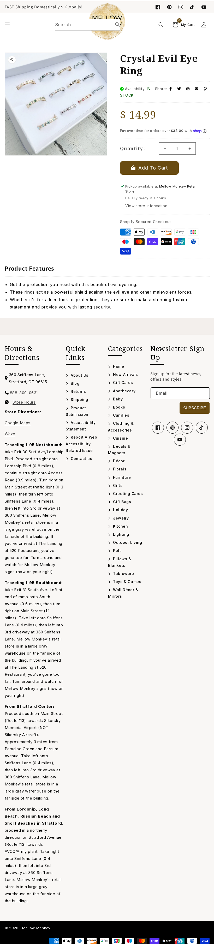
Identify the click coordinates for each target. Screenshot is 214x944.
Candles (120, 415)
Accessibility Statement (81, 425)
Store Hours (24, 402)
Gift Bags (121, 501)
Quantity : (133, 148)
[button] (7, 25)
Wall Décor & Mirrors (123, 592)
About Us (79, 375)
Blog (75, 383)
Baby (117, 399)
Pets (117, 550)
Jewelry (120, 518)
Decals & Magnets (119, 449)
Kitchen (120, 526)
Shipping (79, 399)
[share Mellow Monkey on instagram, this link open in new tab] (188, 88)
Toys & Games (126, 581)
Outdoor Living (127, 542)
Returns (78, 391)
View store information (146, 205)
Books (118, 407)
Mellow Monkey (36, 928)
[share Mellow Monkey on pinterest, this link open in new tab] (205, 88)
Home (118, 366)
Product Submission (77, 411)
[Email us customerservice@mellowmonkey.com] (197, 88)
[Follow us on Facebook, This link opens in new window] (158, 7)
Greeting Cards (127, 493)
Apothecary (123, 391)
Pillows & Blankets (119, 562)
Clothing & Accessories (121, 426)
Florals (119, 469)
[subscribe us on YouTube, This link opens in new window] (204, 7)
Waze (10, 433)
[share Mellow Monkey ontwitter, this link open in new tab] (179, 88)
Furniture (121, 477)
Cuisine (120, 438)
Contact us (81, 458)
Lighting (120, 534)
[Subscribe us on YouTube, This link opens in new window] (180, 439)
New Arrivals (125, 374)
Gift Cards (122, 382)
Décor (118, 461)
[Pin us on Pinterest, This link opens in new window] (169, 7)
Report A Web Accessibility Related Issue (81, 443)
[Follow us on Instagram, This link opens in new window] (181, 7)
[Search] (117, 24)
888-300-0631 (24, 392)
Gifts (117, 485)
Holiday (120, 510)
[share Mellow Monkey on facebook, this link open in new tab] (170, 88)
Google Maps (18, 422)
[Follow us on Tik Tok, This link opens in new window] (192, 7)
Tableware (123, 573)
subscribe (194, 408)
